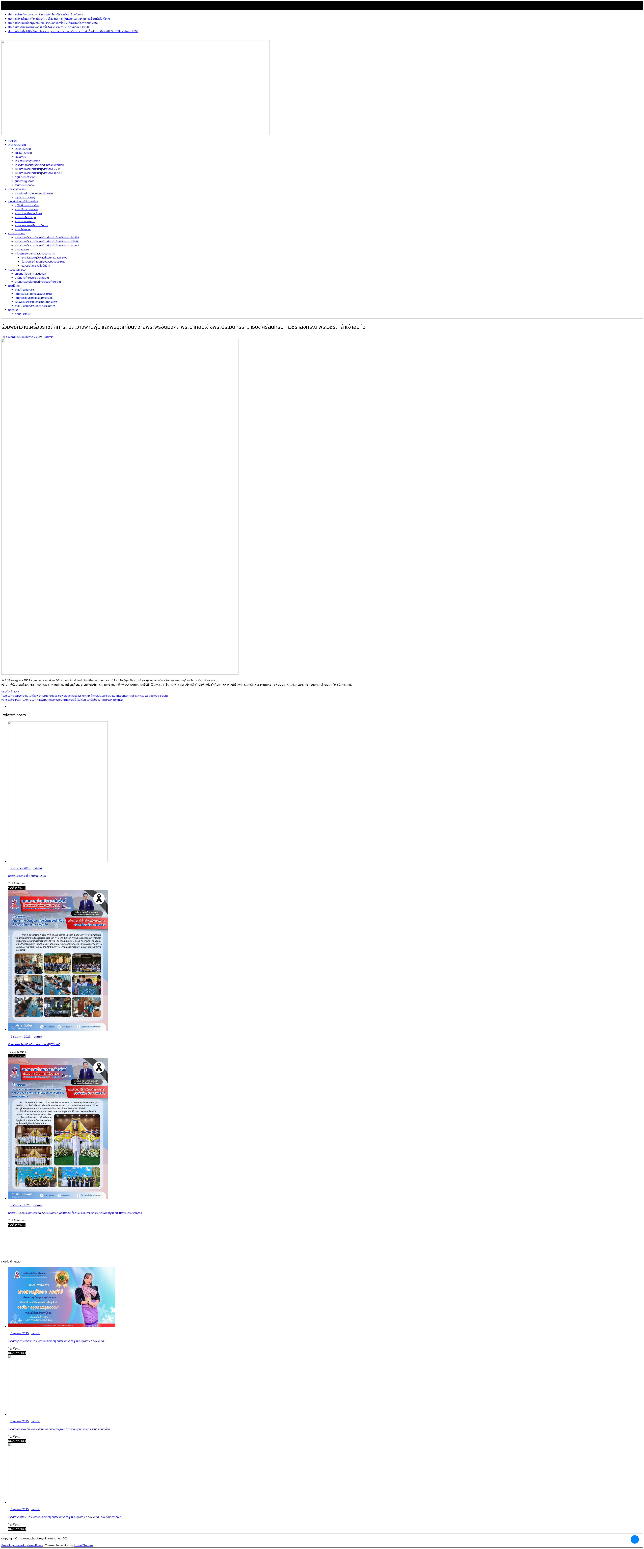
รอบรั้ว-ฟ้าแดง (10, 691)
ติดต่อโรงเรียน (23, 314)
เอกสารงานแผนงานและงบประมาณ (33, 294)
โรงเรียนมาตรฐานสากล (27, 161)
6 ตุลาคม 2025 (19, 1333)
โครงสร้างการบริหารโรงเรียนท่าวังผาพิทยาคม (39, 165)
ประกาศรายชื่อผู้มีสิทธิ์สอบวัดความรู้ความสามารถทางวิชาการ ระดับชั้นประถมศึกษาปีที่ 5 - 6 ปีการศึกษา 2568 (73, 31)
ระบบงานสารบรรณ (25, 221)
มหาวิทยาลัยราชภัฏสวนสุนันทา (31, 274)
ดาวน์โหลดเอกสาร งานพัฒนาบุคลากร (35, 306)
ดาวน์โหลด (14, 286)
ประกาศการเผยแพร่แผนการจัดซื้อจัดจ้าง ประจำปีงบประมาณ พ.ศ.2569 (49, 27)
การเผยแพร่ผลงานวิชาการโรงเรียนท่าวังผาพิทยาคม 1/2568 (47, 241)
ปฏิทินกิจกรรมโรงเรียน (27, 205)
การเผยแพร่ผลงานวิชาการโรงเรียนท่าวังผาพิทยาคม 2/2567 (47, 245)
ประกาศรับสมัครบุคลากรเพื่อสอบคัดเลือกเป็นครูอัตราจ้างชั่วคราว (46, 14)
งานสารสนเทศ (22, 249)
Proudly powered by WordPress (22, 1545)
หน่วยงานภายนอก (17, 270)
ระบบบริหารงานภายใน (26, 209)
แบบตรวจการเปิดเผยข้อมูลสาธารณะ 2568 (37, 169)
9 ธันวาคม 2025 (20, 868)
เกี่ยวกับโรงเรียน (17, 145)
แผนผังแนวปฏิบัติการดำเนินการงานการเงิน (44, 257)
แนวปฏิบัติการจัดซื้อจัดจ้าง (35, 266)
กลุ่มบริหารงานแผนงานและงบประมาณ (35, 253)
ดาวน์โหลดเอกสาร (25, 290)
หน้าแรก (12, 141)
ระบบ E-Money (23, 229)
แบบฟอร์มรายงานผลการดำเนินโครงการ (36, 302)
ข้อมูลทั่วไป (20, 157)
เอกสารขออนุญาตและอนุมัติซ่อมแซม (34, 298)
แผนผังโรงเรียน (23, 153)
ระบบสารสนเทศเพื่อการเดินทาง (31, 225)
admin (49, 337)
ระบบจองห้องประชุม (25, 217)
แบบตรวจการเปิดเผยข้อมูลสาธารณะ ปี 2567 (38, 173)
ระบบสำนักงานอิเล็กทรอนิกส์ (23, 201)
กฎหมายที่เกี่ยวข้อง (25, 177)
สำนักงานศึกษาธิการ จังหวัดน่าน (32, 278)
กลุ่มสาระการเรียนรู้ (25, 197)
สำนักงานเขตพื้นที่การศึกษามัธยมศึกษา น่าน (38, 282)
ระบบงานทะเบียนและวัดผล (28, 213)
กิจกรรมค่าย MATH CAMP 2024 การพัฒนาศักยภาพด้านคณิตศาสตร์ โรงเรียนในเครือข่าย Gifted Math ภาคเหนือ (62, 700)
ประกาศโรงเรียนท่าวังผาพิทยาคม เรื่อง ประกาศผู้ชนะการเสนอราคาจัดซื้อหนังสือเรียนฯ (59, 19)
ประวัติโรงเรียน (23, 149)
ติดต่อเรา (13, 310)
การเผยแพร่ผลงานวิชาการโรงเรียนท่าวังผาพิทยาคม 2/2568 (47, 237)
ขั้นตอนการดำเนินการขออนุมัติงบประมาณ (43, 262)
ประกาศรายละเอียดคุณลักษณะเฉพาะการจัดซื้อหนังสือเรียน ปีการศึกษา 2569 (53, 23)
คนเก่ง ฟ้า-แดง (17, 1353)
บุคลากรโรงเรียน (17, 189)
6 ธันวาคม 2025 (20, 1037)
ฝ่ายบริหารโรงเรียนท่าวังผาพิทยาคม (34, 193)
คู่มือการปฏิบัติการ (24, 181)
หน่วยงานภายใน (16, 233)
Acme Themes (83, 1545)
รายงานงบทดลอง (24, 185)
